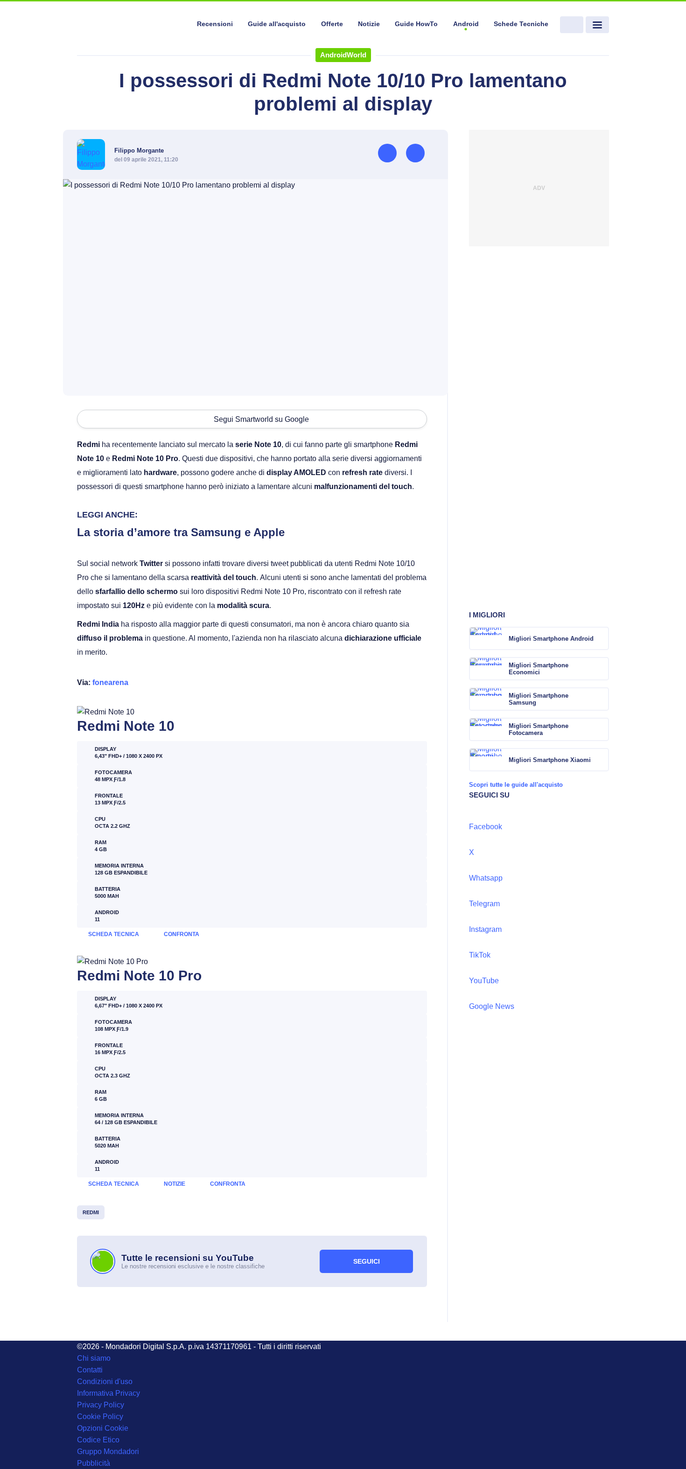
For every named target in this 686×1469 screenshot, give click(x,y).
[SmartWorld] (131, 25)
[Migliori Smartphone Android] (601, 638)
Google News (491, 1006)
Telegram (484, 904)
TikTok (479, 955)
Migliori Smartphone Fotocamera (538, 729)
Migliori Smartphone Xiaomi (550, 759)
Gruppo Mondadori (108, 1451)
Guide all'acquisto (277, 24)
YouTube (484, 981)
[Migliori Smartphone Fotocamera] (601, 729)
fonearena (110, 682)
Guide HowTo (416, 24)
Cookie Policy (100, 1416)
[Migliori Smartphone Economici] (601, 669)
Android (466, 24)
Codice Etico (98, 1440)
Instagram (485, 929)
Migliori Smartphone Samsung (538, 699)
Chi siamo (94, 1358)
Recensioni (215, 24)
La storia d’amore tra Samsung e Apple (181, 532)
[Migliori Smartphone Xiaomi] (601, 760)
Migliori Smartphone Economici (538, 669)
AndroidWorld (343, 55)
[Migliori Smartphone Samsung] (601, 699)
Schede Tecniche (521, 24)
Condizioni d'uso (105, 1381)
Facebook (485, 827)
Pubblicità (93, 1463)
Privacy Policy (100, 1405)
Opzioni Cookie (102, 1428)
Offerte (332, 24)
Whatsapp (486, 878)
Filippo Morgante (139, 150)
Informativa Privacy (108, 1393)
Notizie (369, 24)
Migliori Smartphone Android (551, 638)
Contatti (90, 1370)
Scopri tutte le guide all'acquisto (516, 784)
